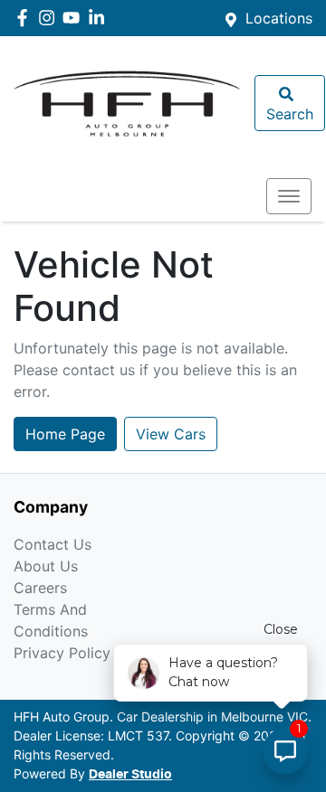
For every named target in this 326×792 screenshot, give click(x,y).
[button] (289, 196)
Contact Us (52, 544)
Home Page (65, 434)
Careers (40, 588)
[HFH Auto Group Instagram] (50, 17)
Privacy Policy (62, 653)
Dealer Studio (130, 774)
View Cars (171, 434)
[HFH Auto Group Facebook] (26, 17)
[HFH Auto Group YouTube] (74, 17)
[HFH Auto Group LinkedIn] (100, 17)
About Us (46, 566)
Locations (278, 18)
